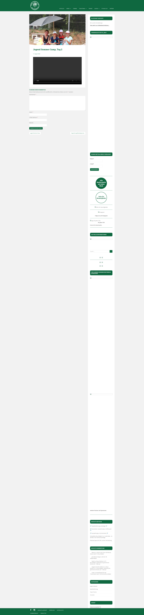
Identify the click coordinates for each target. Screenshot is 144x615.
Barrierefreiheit (34, 613)
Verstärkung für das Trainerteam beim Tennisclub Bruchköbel (100, 573)
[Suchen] (111, 251)
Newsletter (43, 613)
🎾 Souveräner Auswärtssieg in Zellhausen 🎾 (101, 529)
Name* (92, 158)
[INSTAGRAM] (34, 610)
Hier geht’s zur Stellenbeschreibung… (99, 25)
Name (31, 112)
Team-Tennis (82, 8)
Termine (75, 8)
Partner (112, 8)
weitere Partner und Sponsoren (98, 510)
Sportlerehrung (94, 589)
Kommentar (32, 94)
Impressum (52, 610)
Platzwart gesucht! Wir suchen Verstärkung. (101, 540)
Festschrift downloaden (96, 225)
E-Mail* (92, 164)
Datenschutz (60, 610)
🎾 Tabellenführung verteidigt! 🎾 (98, 526)
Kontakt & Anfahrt (42, 610)
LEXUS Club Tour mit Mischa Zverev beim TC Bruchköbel (100, 553)
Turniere (92, 595)
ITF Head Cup (104, 8)
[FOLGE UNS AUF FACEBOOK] (30, 610)
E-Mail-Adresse (33, 117)
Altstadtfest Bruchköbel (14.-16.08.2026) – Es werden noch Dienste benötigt (101, 536)
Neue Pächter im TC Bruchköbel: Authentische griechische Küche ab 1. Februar (99, 562)
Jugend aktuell (93, 586)
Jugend (96, 8)
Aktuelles (61, 8)
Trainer (90, 8)
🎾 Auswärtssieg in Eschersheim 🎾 (99, 533)
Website (31, 122)
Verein (67, 8)
